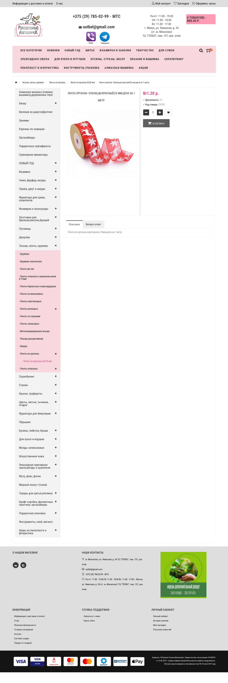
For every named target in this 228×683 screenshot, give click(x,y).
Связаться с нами (92, 616)
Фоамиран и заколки (115, 50)
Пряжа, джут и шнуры (32, 189)
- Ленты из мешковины (31, 293)
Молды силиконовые (31, 447)
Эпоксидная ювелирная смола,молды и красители (34, 466)
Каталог (17, 634)
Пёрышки (24, 422)
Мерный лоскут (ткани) (33, 484)
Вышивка (24, 171)
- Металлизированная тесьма (34, 331)
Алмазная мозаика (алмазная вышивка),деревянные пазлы (37, 93)
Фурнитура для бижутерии (35, 413)
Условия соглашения (23, 629)
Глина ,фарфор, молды (32, 180)
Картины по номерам (31, 129)
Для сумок (167, 50)
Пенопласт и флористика (39, 67)
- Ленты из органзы (29, 353)
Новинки (53, 50)
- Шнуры (23, 346)
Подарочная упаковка (32, 513)
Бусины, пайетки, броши (33, 430)
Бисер (22, 103)
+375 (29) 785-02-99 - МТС (96, 16)
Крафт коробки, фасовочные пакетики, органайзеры (36, 503)
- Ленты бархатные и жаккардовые (37, 286)
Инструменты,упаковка (82, 67)
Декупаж (24, 237)
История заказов (160, 620)
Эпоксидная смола (34, 59)
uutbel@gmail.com (99, 26)
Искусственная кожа (31, 456)
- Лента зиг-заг (26, 268)
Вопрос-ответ (93, 224)
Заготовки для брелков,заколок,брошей (34, 219)
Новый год (73, 50)
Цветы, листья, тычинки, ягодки (33, 403)
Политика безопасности (25, 625)
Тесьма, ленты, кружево (33, 245)
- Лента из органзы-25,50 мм (37, 361)
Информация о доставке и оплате (32, 3)
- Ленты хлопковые (29, 323)
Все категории (31, 50)
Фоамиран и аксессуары (33, 208)
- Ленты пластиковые (30, 301)
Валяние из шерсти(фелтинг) (36, 112)
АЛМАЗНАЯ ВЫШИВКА (119, 67)
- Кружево (24, 253)
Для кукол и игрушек (70, 59)
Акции (143, 67)
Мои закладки (159, 625)
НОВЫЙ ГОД (26, 163)
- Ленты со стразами (29, 316)
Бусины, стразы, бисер (108, 59)
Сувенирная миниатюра (33, 154)
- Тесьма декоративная (31, 338)
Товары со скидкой (23, 643)
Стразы (23, 385)
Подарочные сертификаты (35, 146)
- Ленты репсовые (28, 308)
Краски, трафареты (30, 393)
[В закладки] (168, 113)
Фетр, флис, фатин (30, 476)
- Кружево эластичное (30, 261)
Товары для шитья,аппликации (37, 493)
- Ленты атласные (28, 368)
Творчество (145, 50)
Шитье (90, 50)
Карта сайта (89, 620)
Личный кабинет (160, 616)
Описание (74, 224)
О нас (59, 3)
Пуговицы (25, 228)
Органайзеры (27, 137)
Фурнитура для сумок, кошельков (32, 199)
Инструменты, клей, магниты (36, 521)
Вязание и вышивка (144, 59)
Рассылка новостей (162, 629)
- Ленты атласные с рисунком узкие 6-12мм (37, 277)
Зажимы (24, 120)
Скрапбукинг (174, 59)
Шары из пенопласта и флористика (32, 532)
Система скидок (21, 638)
